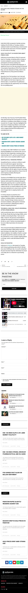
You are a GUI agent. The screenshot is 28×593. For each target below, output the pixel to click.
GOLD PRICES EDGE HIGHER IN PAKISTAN (16, 412)
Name (3, 362)
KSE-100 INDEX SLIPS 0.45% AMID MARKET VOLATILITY (12, 138)
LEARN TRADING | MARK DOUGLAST (15, 316)
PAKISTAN (3, 583)
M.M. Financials (13, 397)
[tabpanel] (14, 303)
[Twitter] (10, 562)
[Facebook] (7, 562)
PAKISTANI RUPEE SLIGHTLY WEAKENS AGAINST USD (13, 142)
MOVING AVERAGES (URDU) (14, 328)
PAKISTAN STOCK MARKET (11, 583)
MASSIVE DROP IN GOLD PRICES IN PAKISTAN (13, 146)
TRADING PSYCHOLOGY (13, 320)
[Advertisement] (14, 101)
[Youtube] (14, 562)
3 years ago (19, 397)
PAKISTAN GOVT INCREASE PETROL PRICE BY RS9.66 (16, 400)
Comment (3, 346)
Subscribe (14, 288)
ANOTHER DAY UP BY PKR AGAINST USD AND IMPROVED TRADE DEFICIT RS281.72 (16, 394)
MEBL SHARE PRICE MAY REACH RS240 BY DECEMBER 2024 (16, 406)
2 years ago (19, 403)
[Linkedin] (22, 562)
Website (2, 373)
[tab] (14, 313)
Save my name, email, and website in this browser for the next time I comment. (15, 380)
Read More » (5, 442)
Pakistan (10, 245)
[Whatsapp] (18, 562)
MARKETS (21, 583)
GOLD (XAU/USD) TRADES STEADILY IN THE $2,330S (12, 9)
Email (2, 367)
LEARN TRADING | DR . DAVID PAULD (15, 313)
